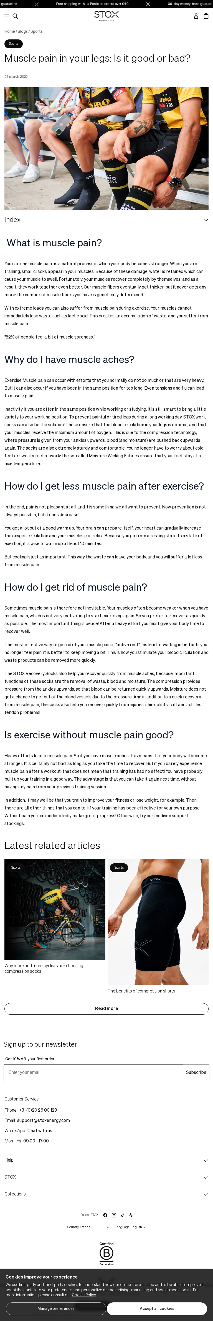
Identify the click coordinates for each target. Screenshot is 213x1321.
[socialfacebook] (105, 1215)
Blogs (23, 32)
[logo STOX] (106, 16)
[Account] (196, 16)
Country (73, 1227)
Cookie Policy (84, 1295)
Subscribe (196, 1073)
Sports (37, 32)
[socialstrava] (131, 1215)
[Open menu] (6, 16)
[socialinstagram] (114, 1215)
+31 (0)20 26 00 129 (38, 1110)
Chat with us (39, 1131)
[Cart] (206, 16)
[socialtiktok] (123, 1215)
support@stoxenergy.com (43, 1121)
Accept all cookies (157, 1309)
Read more (106, 1009)
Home (9, 32)
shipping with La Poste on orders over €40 (86, 4)
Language (122, 1227)
